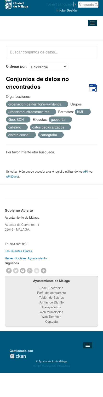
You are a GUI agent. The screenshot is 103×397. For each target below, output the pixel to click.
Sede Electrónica (51, 288)
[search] (90, 54)
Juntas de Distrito (51, 302)
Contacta (51, 321)
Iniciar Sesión (67, 10)
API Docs (12, 176)
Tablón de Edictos (51, 297)
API (85, 171)
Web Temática (51, 316)
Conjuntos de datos (27, 33)
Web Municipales (51, 311)
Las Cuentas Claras (18, 251)
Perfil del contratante (51, 292)
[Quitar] (64, 104)
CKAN (18, 356)
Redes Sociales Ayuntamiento (26, 258)
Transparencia (51, 307)
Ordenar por (16, 66)
